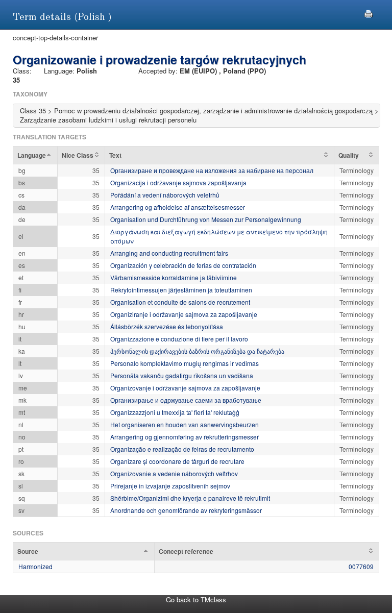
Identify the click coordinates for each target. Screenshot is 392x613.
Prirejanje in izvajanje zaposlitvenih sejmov (170, 485)
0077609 (361, 566)
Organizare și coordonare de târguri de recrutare (177, 461)
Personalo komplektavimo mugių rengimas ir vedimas (184, 363)
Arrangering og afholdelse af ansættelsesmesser (177, 207)
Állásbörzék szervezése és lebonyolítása (166, 326)
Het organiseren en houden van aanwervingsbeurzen (184, 424)
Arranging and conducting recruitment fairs (169, 253)
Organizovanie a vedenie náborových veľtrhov (174, 473)
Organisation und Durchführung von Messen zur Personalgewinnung (205, 219)
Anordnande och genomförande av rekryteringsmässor (186, 510)
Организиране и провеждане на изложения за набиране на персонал (211, 170)
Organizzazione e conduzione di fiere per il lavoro (179, 338)
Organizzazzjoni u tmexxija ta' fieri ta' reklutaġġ (174, 412)
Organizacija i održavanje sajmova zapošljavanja (178, 182)
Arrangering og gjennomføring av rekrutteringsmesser (184, 436)
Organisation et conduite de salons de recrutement (180, 302)
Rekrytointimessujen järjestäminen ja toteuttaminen (181, 289)
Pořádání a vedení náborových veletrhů (164, 194)
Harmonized (35, 566)
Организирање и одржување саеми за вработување (185, 400)
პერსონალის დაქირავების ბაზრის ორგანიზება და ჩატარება (197, 351)
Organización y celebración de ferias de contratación (183, 265)
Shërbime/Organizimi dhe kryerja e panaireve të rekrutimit (190, 498)
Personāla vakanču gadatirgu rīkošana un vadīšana (181, 375)
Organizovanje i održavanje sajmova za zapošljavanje (185, 387)
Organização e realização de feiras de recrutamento (182, 449)
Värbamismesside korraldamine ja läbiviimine (173, 277)
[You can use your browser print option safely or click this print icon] (368, 12)
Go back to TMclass (196, 599)
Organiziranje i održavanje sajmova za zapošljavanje (183, 314)
